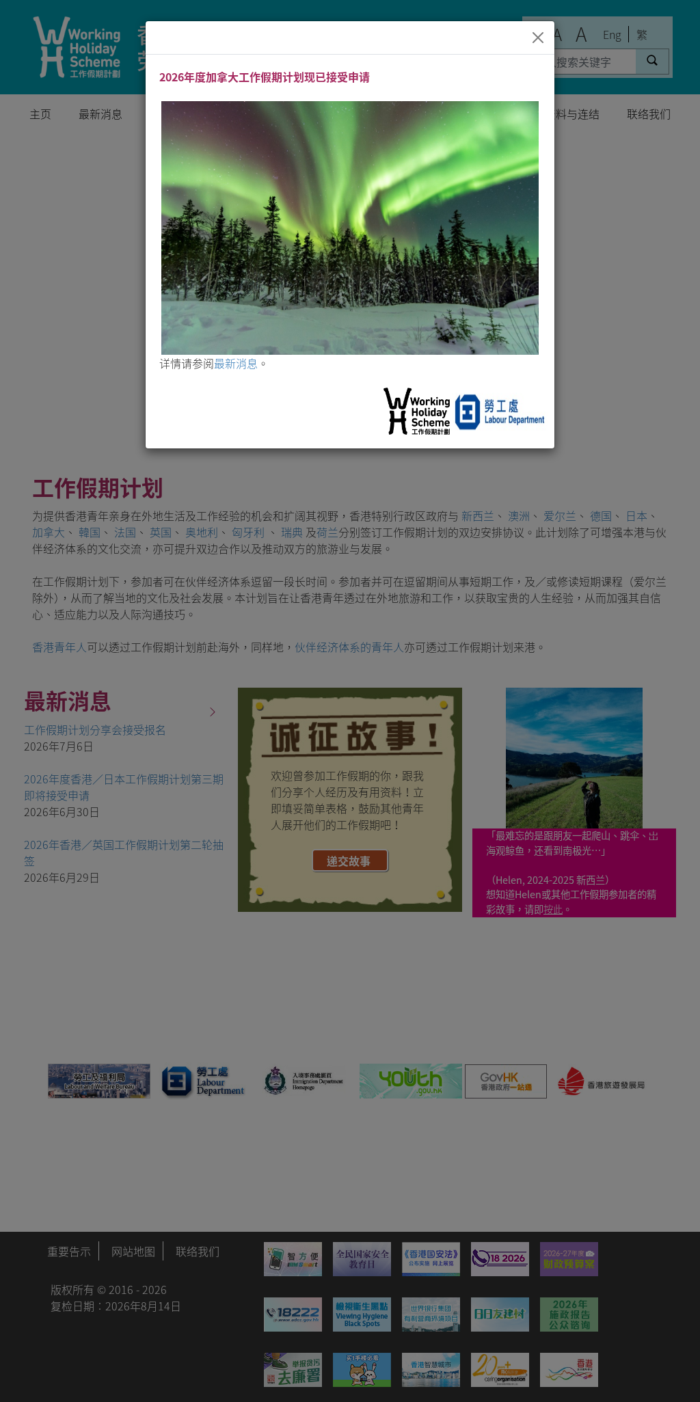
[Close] (538, 38)
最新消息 (236, 363)
